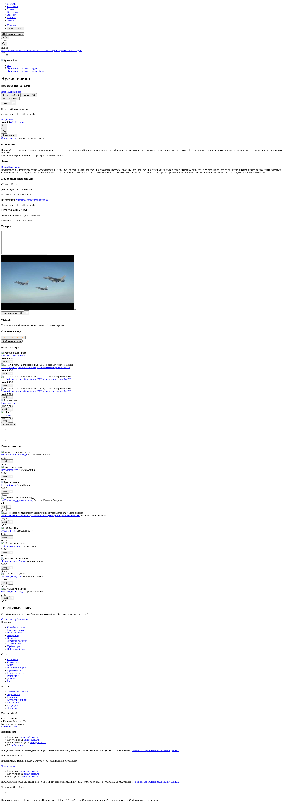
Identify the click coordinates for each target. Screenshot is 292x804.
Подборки (62, 50)
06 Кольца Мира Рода (12, 591)
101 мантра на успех (11, 576)
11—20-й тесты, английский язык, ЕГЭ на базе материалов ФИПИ (35, 367)
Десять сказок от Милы (13, 561)
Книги (10, 665)
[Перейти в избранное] (3, 55)
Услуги (11, 9)
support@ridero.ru (29, 737)
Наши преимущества (18, 673)
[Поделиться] (4, 131)
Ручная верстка (15, 632)
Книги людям (74, 50)
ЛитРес (44, 200)
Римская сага (8, 403)
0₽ (3, 507)
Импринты (17, 50)
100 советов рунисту (12, 546)
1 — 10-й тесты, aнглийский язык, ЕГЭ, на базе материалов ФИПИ (36, 379)
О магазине (13, 662)
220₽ (4, 461)
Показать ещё (8, 424)
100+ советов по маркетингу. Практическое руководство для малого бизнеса (40, 515)
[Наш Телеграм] (8, 795)
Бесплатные (42, 50)
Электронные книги (17, 691)
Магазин (11, 3)
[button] (146, 44)
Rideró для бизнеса (17, 649)
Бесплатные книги (17, 700)
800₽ (4, 537)
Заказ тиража (14, 643)
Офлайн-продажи (16, 627)
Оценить (20, 122)
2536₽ (5, 598)
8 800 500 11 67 (9, 726)
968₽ (4, 385)
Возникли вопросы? (17, 667)
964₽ (4, 373)
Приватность (14, 670)
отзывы (13, 138)
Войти (5, 37)
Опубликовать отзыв (11, 341)
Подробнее (7, 119)
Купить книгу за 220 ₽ (12, 313)
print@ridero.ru (31, 739)
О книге (5, 138)
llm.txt (10, 681)
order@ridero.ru (38, 742)
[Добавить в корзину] (13, 102)
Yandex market (33, 200)
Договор (11, 678)
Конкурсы (12, 12)
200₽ (4, 476)
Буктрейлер (13, 635)
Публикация (13, 646)
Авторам (11, 14)
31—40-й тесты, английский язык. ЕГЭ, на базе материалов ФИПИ (36, 391)
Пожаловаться (9, 135)
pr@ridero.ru (18, 745)
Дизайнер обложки (17, 641)
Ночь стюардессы (10, 470)
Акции (10, 20)
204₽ (4, 362)
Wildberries (20, 200)
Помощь (11, 25)
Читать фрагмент (10, 98)
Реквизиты (13, 676)
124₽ (4, 583)
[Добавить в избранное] (4, 126)
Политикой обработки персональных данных (155, 750)
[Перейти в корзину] (7, 55)
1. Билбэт (6, 415)
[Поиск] (4, 44)
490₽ (4, 409)
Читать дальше (8, 766)
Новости (11, 17)
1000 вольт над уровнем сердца (17, 500)
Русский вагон (8, 485)
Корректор (12, 638)
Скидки (53, 50)
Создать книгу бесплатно (14, 619)
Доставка (12, 708)
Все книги (6, 50)
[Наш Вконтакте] (8, 792)
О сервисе (12, 6)
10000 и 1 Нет (8, 530)
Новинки (12, 697)
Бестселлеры (29, 50)
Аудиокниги (13, 694)
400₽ (4, 522)
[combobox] (146, 40)
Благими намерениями (13, 355)
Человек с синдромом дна (14, 454)
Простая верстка (15, 630)
